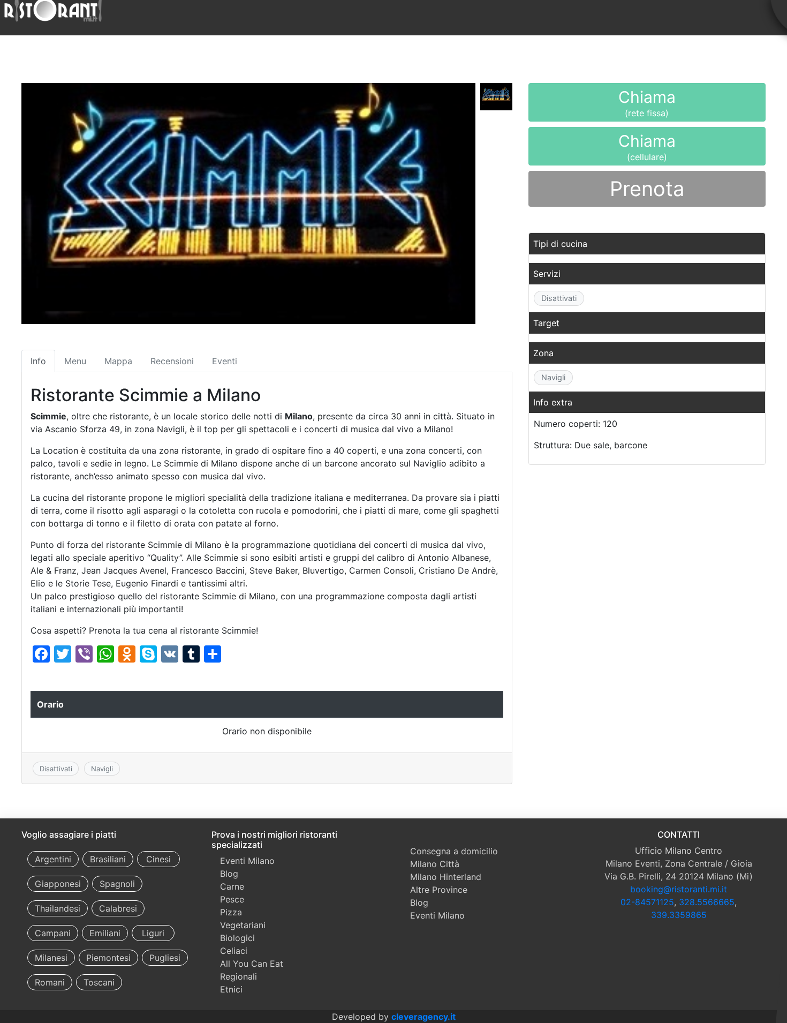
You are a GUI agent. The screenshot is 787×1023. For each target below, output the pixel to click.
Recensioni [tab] (172, 361)
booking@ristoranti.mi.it (678, 889)
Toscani (99, 982)
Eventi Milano (247, 860)
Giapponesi (58, 883)
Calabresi (118, 908)
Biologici (237, 937)
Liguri (153, 933)
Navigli (102, 768)
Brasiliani (108, 859)
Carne (232, 886)
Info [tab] (38, 361)
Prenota (647, 188)
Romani (50, 982)
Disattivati (56, 768)
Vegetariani (243, 925)
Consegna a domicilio (454, 851)
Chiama (647, 104)
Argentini (53, 859)
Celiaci (233, 950)
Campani (53, 933)
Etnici (231, 989)
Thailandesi (57, 908)
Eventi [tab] (224, 361)
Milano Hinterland (445, 876)
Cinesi (158, 859)
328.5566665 (707, 902)
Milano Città (434, 864)
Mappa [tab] (118, 361)
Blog (229, 873)
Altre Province (438, 889)
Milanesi (51, 957)
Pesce (232, 899)
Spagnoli (117, 883)
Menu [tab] (75, 361)
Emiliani (104, 933)
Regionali (238, 976)
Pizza (231, 912)
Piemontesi (108, 957)
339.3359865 (679, 914)
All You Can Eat (251, 963)
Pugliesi (164, 957)
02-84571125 (647, 902)
